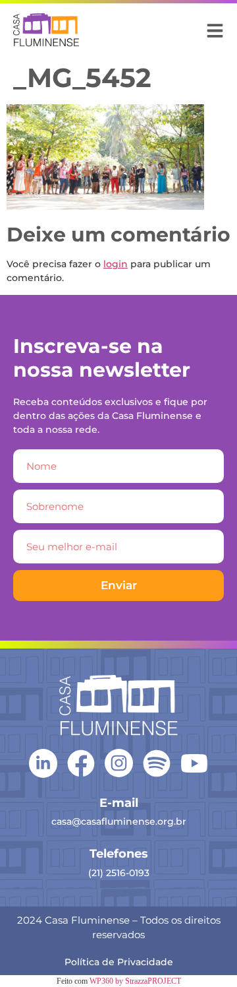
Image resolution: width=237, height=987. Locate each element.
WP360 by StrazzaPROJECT (135, 981)
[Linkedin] (43, 762)
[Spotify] (157, 763)
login (115, 264)
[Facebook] (81, 763)
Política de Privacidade (119, 962)
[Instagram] (119, 763)
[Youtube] (194, 763)
